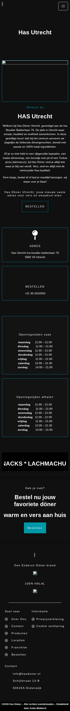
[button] (35, 206)
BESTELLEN (35, 286)
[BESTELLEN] (35, 276)
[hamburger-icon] (63, 6)
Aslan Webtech (38, 708)
